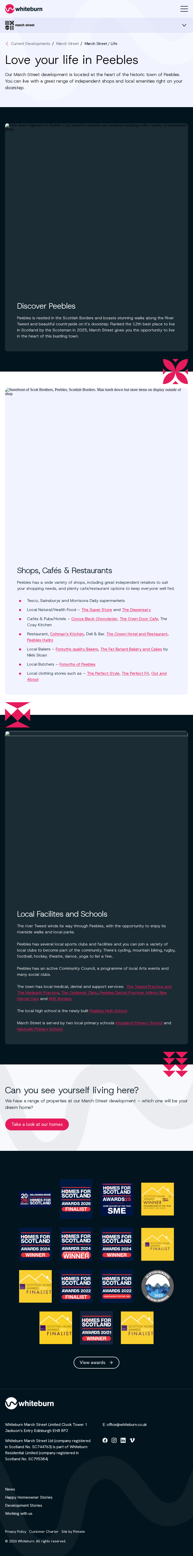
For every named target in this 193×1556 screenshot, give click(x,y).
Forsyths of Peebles (77, 664)
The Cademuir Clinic (79, 992)
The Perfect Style (103, 673)
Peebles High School (108, 1010)
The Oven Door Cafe (139, 618)
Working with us (18, 1513)
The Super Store (96, 609)
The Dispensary (136, 609)
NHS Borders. (60, 998)
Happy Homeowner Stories (29, 1497)
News (10, 1489)
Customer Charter (44, 1531)
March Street (67, 43)
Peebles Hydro (40, 640)
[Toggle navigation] (184, 9)
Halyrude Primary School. (40, 1029)
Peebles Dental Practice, (122, 992)
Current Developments (30, 43)
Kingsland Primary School (139, 1023)
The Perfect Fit (135, 673)
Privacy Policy (15, 1531)
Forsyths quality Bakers (77, 649)
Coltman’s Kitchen (67, 634)
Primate (79, 1531)
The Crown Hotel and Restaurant (137, 634)
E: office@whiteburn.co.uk (125, 1424)
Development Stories (23, 1505)
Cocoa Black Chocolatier (94, 618)
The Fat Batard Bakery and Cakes (131, 649)
